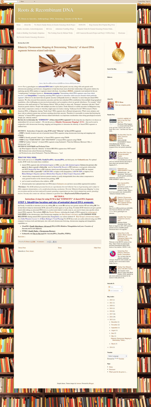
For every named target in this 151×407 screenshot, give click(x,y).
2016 (111, 317)
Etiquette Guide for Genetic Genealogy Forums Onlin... (95, 29)
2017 (111, 314)
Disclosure (121, 33)
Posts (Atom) (30, 251)
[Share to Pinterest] (56, 242)
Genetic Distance (54, 212)
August (113, 330)
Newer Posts (22, 248)
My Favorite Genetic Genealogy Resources (30, 37)
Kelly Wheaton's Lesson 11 (30, 219)
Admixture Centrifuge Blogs (64, 29)
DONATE (82, 25)
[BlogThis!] (50, 242)
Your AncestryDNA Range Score (123, 184)
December (114, 322)
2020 (111, 305)
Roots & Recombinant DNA (45, 9)
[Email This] (48, 242)
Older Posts (97, 248)
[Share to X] (52, 242)
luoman (79, 383)
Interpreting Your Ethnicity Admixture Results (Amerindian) (124, 252)
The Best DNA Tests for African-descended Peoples (125, 154)
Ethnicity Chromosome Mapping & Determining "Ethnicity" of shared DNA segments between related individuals (125, 200)
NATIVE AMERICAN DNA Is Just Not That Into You (124, 120)
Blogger (91, 383)
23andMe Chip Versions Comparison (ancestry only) (124, 218)
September (114, 328)
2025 (111, 300)
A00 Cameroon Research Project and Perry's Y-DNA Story (95, 33)
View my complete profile (122, 105)
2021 (111, 303)
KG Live (49, 29)
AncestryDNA (59, 159)
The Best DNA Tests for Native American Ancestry (125, 136)
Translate (121, 359)
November (114, 325)
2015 (111, 319)
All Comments (114, 290)
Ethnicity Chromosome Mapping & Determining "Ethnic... (121, 339)
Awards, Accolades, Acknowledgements (30, 29)
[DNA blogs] (118, 64)
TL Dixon (120, 102)
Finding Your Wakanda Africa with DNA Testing (125, 268)
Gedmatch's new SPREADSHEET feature (125, 169)
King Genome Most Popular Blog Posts (102, 25)
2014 (111, 347)
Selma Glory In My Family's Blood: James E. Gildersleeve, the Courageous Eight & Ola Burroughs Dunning (125, 236)
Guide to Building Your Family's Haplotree (30, 33)
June (112, 333)
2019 (111, 308)
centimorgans (92, 212)
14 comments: (40, 241)
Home (19, 25)
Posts (111, 287)
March (113, 344)
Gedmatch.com (83, 159)
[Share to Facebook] (54, 242)
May (112, 336)
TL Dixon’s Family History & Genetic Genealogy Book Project (54, 25)
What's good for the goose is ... (118, 372)
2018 (111, 311)
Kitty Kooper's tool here (69, 214)
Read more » (21, 237)
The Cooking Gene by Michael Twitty (60, 33)
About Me (27, 25)
